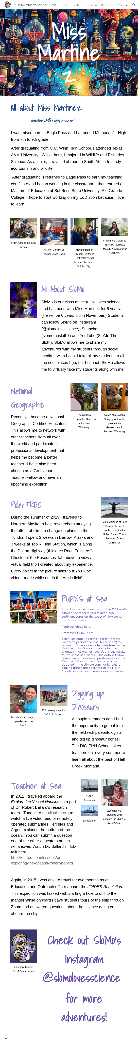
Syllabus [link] (76, 4)
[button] (134, 5)
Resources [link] (107, 4)
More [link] (121, 4)
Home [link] (64, 4)
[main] (69, 52)
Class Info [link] (91, 4)
